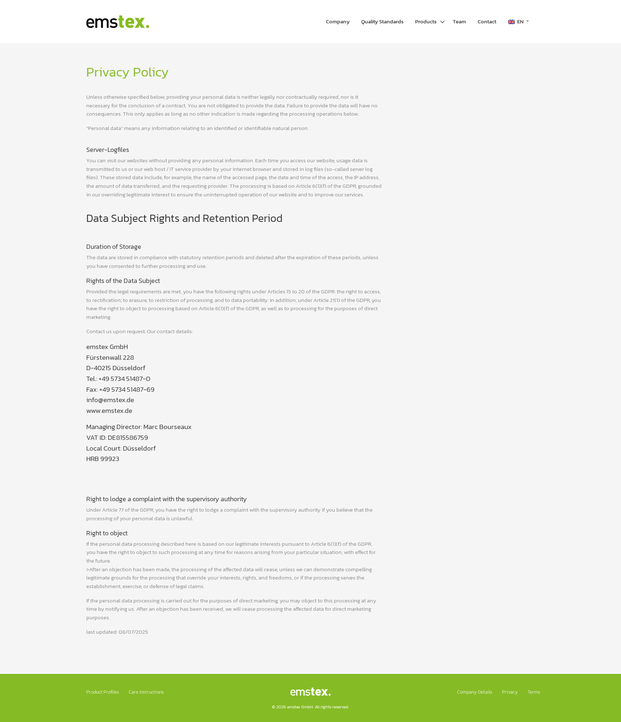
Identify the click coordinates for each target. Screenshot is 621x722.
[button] (518, 22)
